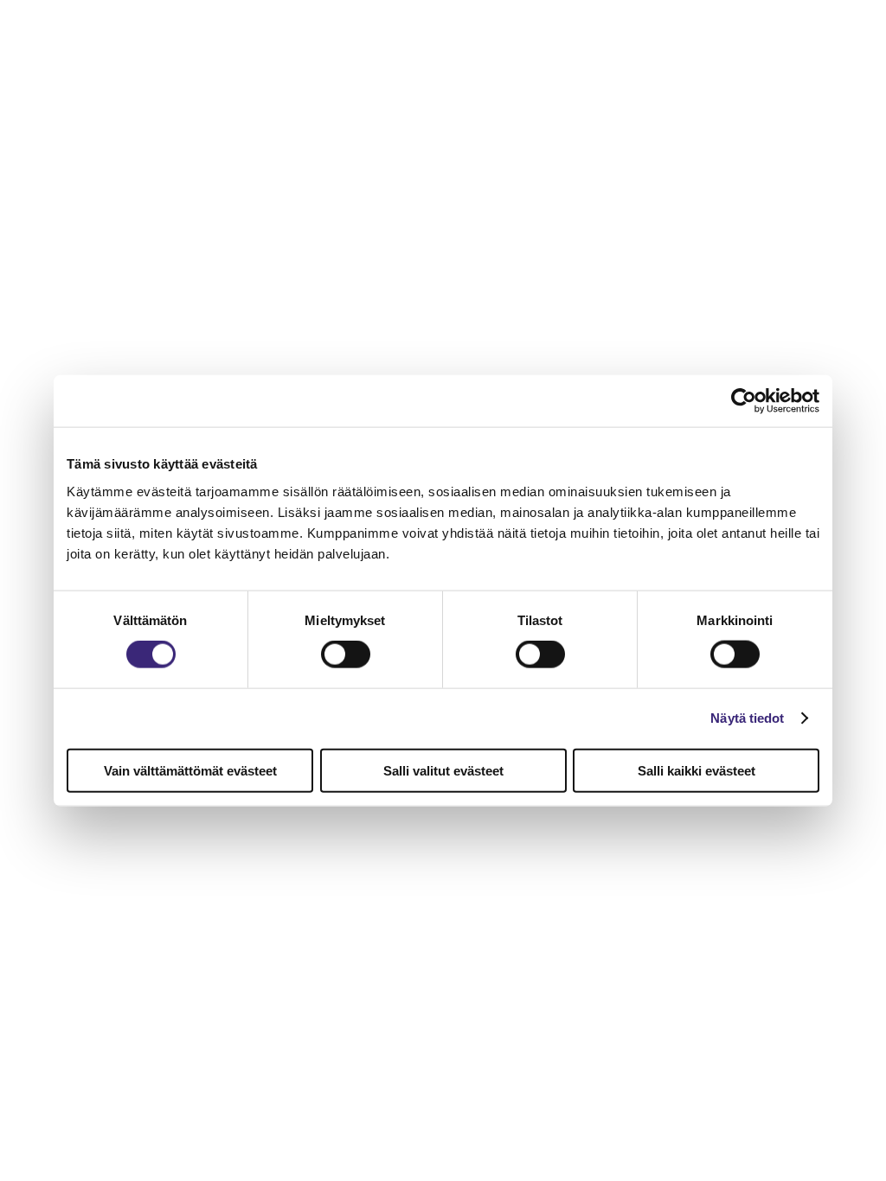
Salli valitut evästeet (443, 770)
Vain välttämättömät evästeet (190, 770)
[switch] (345, 654)
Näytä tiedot (747, 718)
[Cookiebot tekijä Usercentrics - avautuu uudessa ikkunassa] (743, 401)
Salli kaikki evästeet (696, 770)
